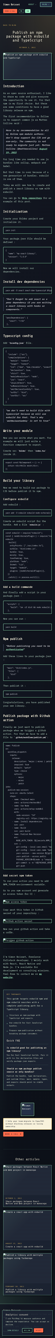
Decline (27, 1330)
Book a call (10, 11)
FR (21, 11)
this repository (32, 198)
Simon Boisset (11, 4)
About (31, 4)
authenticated (14, 649)
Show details (13, 1330)
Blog (44, 4)
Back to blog (9, 25)
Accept (38, 1330)
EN (28, 11)
